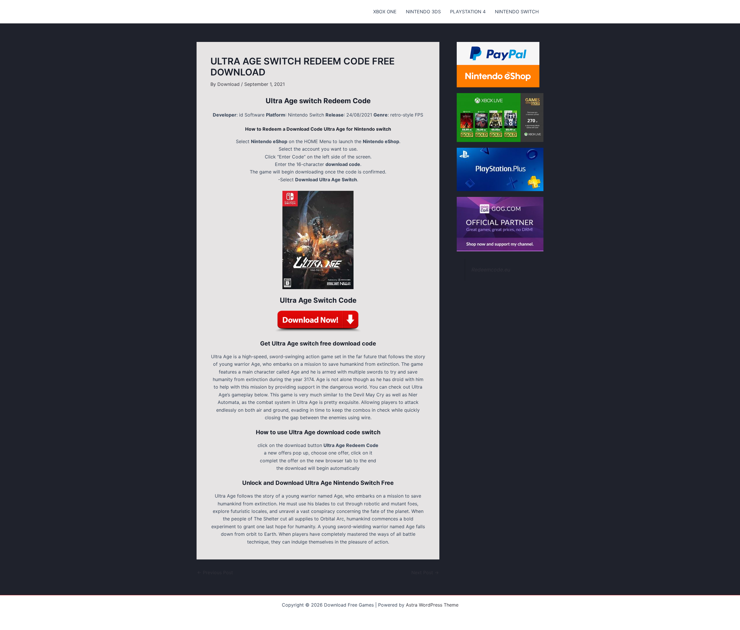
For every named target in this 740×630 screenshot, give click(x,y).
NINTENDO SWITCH (517, 11)
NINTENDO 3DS (423, 11)
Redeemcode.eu (490, 270)
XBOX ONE (385, 11)
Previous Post (215, 572)
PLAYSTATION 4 (468, 11)
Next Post (425, 572)
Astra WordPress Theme (432, 605)
